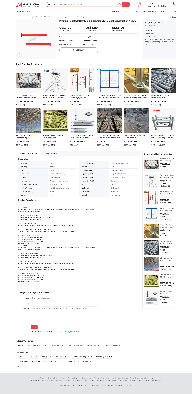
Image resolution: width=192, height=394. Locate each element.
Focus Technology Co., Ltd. (81, 385)
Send (34, 327)
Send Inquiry (78, 50)
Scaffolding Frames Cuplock (54, 361)
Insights (152, 378)
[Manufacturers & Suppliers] (28, 4)
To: (28, 303)
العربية (108, 380)
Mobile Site (144, 378)
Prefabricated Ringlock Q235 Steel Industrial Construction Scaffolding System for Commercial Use (167, 209)
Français (67, 380)
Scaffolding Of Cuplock (104, 357)
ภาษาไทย (132, 380)
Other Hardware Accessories (37, 345)
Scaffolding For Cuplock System (29, 361)
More (146, 45)
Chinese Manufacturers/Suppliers (70, 378)
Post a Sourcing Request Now (68, 332)
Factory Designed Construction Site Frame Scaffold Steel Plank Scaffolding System (167, 292)
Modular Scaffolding (93, 345)
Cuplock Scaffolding (75, 345)
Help (136, 11)
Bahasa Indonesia (157, 380)
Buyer (125, 11)
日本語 (120, 380)
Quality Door (46, 357)
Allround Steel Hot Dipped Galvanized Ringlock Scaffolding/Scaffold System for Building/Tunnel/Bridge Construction (167, 242)
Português (59, 380)
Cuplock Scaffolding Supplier (82, 357)
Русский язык (76, 380)
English (44, 380)
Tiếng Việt (147, 380)
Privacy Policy (129, 385)
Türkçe (139, 380)
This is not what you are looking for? (43, 332)
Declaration (119, 385)
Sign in (173, 6)
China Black (22, 357)
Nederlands (100, 380)
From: (26, 298)
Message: (25, 308)
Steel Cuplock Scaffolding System (79, 361)
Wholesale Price (99, 378)
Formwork (19, 345)
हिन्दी (126, 380)
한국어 (114, 380)
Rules (174, 11)
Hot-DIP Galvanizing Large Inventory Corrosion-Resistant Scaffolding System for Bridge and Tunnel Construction (167, 159)
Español (51, 380)
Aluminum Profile (57, 345)
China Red (34, 357)
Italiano (85, 380)
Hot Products (42, 378)
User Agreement (108, 385)
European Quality (61, 357)
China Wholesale (87, 378)
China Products (52, 378)
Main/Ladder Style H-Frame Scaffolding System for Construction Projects (167, 193)
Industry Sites (110, 378)
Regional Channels (122, 378)
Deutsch (92, 380)
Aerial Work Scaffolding (113, 345)
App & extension (148, 11)
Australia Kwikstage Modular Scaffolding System (167, 276)
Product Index (134, 378)
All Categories (23, 11)
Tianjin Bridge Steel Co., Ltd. (156, 22)
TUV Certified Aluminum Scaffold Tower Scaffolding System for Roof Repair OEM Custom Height (167, 176)
